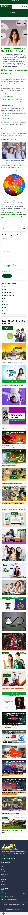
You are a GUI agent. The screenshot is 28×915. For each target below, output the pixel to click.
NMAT (5, 307)
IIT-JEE (5, 289)
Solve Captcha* (6, 263)
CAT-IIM (5, 286)
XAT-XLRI (6, 304)
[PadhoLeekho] (6, 6)
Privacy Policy (10, 906)
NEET (5, 298)
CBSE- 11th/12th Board (9, 295)
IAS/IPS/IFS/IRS (5, 874)
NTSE (5, 310)
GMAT (5, 313)
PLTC (3, 869)
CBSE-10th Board (7, 292)
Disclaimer (4, 906)
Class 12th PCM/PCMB (7, 884)
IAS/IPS (5, 301)
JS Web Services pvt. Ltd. (16, 909)
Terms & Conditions (18, 906)
